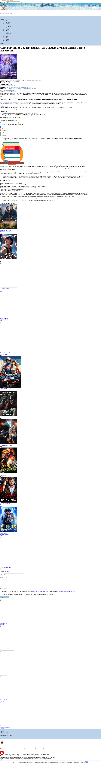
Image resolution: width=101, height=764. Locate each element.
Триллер (7, 32)
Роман (7, 29)
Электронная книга (14, 81)
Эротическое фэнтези (11, 87)
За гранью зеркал (4, 260)
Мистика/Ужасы (9, 25)
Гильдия (2, 649)
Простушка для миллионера (3, 624)
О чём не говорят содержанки (4, 474)
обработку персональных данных (41, 591)
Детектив (8, 22)
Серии (2, 43)
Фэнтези (7, 36)
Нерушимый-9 (3, 675)
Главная (3, 731)
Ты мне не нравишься (5, 417)
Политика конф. (5, 734)
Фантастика (8, 33)
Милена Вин (7, 83)
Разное (7, 40)
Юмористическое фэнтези (24, 87)
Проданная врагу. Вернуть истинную (4, 534)
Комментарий (3, 588)
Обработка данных (6, 737)
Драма (7, 23)
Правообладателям (6, 735)
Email (2, 577)
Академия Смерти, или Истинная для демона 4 (5, 231)
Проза (7, 27)
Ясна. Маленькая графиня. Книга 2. (4, 319)
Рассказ (7, 30)
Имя (1, 574)
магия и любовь (17, 88)
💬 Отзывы (12, 91)
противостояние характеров (29, 88)
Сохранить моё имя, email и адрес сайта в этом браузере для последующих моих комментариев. (27, 594)
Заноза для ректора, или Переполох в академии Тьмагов (5, 727)
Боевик (7, 20)
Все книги (3, 18)
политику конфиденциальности (66, 591)
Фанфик (7, 35)
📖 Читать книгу (4, 91)
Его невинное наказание (6, 445)
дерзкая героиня (7, 88)
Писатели (3, 42)
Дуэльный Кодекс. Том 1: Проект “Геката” (5, 353)
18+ (14, 85)
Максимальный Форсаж (5, 388)
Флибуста (3, 10)
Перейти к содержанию (6, 0)
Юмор (7, 39)
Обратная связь (5, 732)
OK (86, 762)
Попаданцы (8, 26)
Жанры (2, 19)
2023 (10, 84)
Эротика (7, 37)
